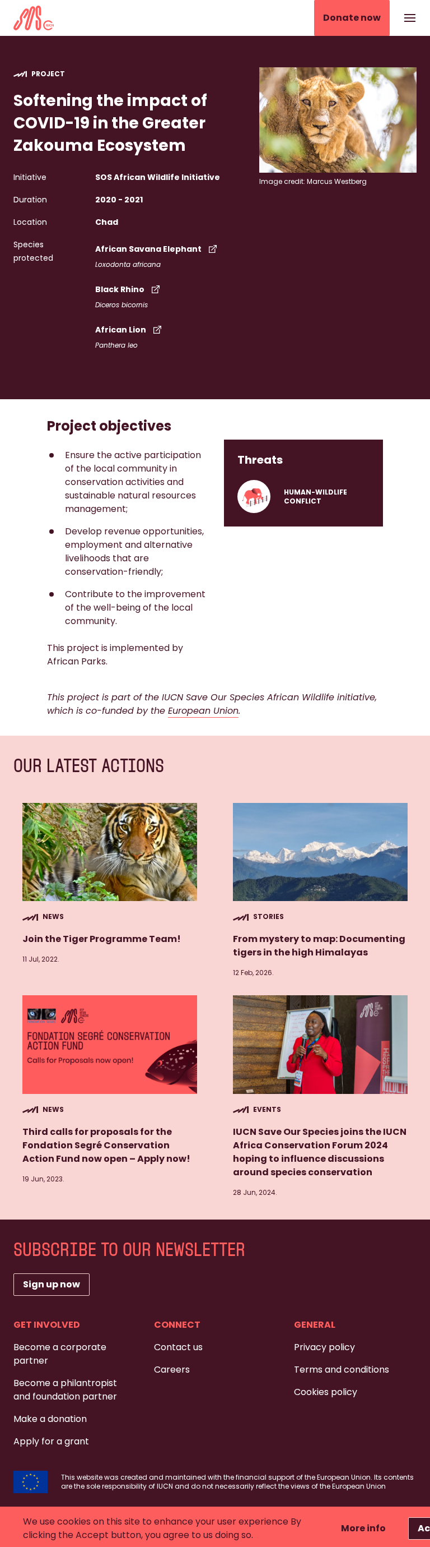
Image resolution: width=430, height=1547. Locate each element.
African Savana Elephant (148, 249)
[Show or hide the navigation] (410, 18)
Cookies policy (325, 1392)
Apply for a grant (51, 1441)
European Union (203, 710)
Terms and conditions (341, 1369)
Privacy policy (324, 1347)
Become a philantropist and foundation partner (65, 1390)
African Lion (120, 329)
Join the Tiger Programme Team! (101, 938)
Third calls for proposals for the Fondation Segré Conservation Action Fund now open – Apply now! (106, 1145)
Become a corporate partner (59, 1354)
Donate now (352, 17)
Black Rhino (119, 289)
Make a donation (50, 1418)
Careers (172, 1369)
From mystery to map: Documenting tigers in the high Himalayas (319, 945)
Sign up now (51, 1284)
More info (363, 1528)
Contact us (178, 1347)
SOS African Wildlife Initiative (157, 177)
